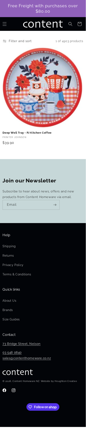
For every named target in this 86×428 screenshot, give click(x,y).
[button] (4, 24)
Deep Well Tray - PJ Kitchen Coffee (26, 132)
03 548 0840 (12, 352)
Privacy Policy (12, 265)
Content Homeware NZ (25, 381)
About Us (9, 300)
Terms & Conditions (16, 274)
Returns (8, 255)
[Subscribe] (54, 205)
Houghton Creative (66, 381)
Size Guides (11, 319)
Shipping (9, 246)
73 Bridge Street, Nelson (21, 344)
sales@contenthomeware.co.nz (26, 358)
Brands (7, 310)
